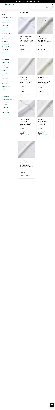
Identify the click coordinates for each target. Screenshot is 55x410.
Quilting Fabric (5, 44)
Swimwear (4, 52)
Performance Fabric (7, 99)
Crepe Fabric (5, 67)
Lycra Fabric (5, 81)
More (22, 45)
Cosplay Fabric (5, 22)
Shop (22, 52)
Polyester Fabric (6, 86)
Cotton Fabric (5, 65)
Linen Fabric (5, 78)
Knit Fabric (4, 75)
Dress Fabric (5, 28)
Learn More (27, 52)
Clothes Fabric (5, 20)
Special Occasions (6, 49)
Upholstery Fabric (6, 54)
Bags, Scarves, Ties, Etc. (8, 17)
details (35, 1)
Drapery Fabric (5, 25)
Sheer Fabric (5, 102)
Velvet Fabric (5, 89)
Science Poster (6, 46)
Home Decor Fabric (7, 33)
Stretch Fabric (5, 107)
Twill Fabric (5, 110)
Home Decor (5, 30)
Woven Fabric (5, 112)
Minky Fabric (5, 83)
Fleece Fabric (5, 73)
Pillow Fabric (5, 41)
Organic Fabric (5, 96)
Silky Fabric (4, 104)
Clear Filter (4, 12)
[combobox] (47, 7)
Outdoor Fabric (6, 38)
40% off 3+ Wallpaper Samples (26, 1)
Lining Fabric (5, 36)
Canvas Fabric (5, 62)
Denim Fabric (5, 70)
